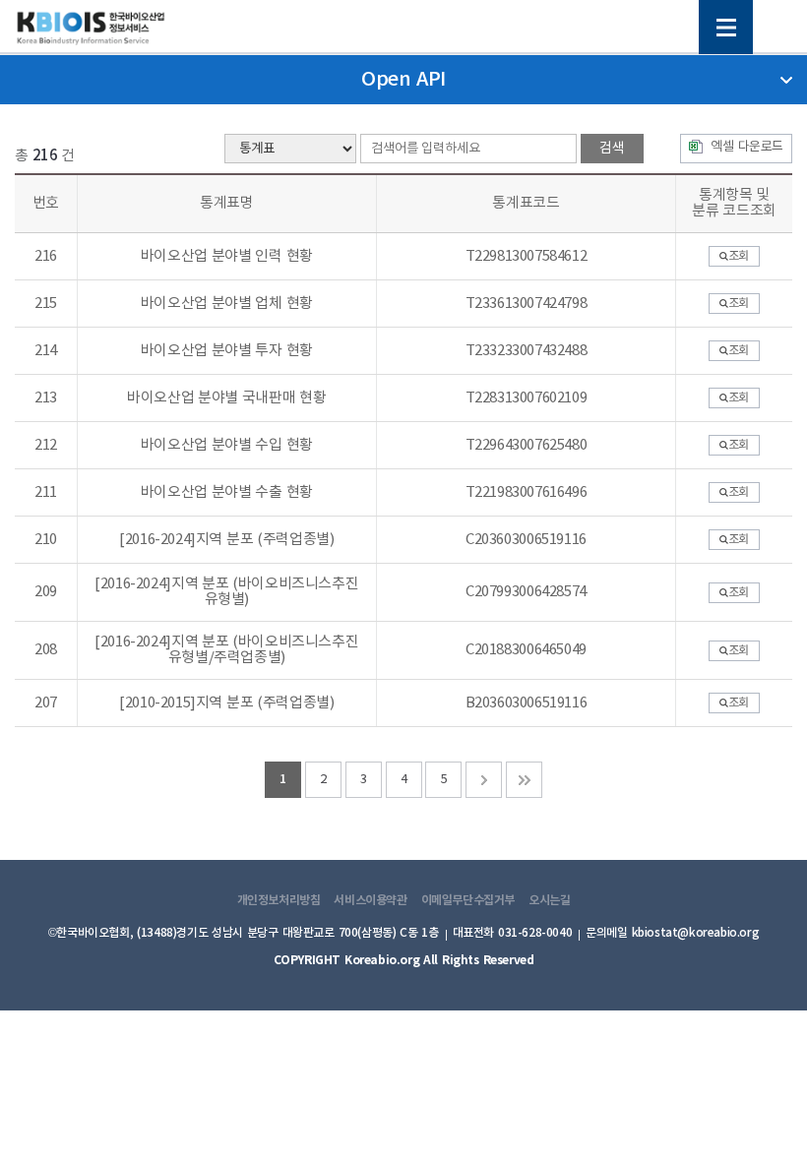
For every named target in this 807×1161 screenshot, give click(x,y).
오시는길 (549, 900)
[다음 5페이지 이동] (484, 780)
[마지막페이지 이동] (524, 780)
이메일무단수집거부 (468, 900)
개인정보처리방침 (279, 900)
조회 (738, 256)
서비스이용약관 (370, 900)
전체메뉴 (726, 27)
